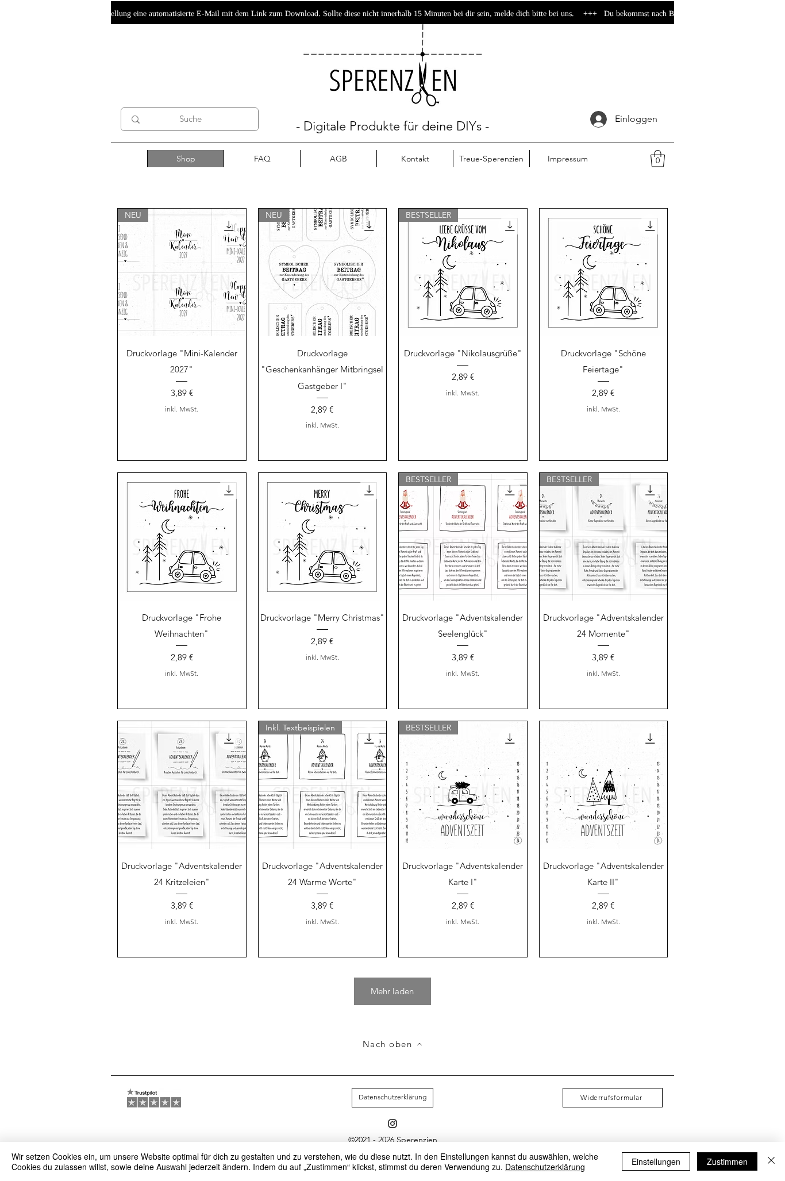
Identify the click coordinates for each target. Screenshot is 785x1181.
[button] (658, 158)
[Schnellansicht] (604, 273)
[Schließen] (771, 1161)
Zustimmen (727, 1161)
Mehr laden (392, 991)
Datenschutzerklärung (545, 1166)
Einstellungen (656, 1161)
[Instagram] (392, 1123)
